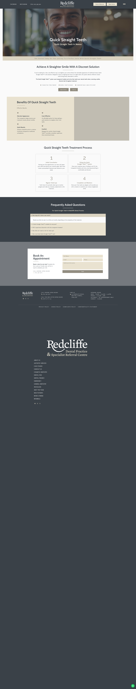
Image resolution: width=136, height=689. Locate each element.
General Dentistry (40, 384)
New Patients (38, 393)
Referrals (37, 399)
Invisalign (37, 387)
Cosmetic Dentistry (40, 372)
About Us (37, 360)
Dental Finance (39, 378)
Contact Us (38, 369)
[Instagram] (26, 299)
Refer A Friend (38, 396)
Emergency (37, 381)
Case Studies (38, 366)
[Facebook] (23, 299)
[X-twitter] (28, 299)
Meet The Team (39, 390)
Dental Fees (38, 375)
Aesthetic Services (40, 363)
